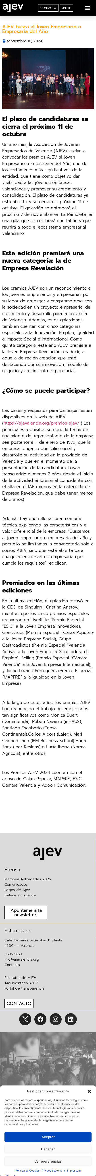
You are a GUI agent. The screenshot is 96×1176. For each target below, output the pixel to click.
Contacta (12, 965)
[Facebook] (40, 1019)
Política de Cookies (27, 1170)
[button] (89, 1091)
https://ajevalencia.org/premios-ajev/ (41, 423)
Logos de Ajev (17, 890)
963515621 (13, 954)
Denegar (48, 1149)
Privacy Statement (53, 1170)
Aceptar (48, 1137)
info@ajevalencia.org (21, 959)
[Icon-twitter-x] (25, 1019)
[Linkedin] (71, 1019)
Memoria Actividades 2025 (27, 879)
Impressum (74, 1170)
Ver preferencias (48, 1161)
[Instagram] (56, 1019)
